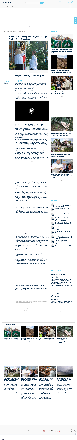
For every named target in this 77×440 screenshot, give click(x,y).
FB (16, 81)
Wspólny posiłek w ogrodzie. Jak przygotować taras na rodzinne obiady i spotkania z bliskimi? (60, 295)
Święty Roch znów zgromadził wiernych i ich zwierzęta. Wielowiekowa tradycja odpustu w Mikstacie (62, 287)
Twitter (18, 81)
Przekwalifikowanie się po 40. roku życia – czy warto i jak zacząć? (61, 283)
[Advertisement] (38, 18)
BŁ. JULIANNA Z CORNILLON (24, 301)
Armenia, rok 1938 (55, 291)
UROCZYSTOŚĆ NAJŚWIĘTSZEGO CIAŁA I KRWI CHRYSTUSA (24, 302)
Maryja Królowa (55, 290)
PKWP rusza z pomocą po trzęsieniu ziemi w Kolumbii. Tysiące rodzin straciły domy (61, 280)
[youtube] (76, 22)
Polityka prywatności (20, 427)
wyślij (23, 81)
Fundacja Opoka (8, 427)
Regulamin (32, 427)
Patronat (56, 427)
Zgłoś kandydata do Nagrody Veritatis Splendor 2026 (60, 276)
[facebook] (76, 18)
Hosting (68, 427)
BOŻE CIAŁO (17, 301)
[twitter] (76, 20)
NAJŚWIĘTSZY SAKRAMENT (33, 301)
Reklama (44, 427)
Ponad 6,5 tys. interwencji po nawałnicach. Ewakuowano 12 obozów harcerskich (61, 302)
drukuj (21, 81)
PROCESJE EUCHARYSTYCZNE (42, 301)
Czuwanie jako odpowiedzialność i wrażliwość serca (59, 298)
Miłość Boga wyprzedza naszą (58, 274)
